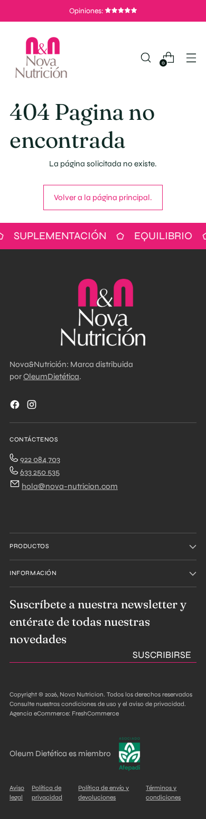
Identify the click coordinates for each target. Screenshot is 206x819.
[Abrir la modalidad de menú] (191, 58)
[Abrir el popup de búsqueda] (145, 58)
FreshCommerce (95, 713)
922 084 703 (40, 459)
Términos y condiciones (163, 792)
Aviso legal (17, 792)
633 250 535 (40, 472)
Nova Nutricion (82, 694)
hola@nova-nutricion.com (70, 486)
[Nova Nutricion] (41, 57)
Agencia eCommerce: (40, 713)
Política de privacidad (47, 792)
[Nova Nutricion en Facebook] (16, 406)
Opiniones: (87, 10)
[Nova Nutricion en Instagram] (32, 406)
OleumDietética (51, 376)
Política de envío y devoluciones (103, 792)
